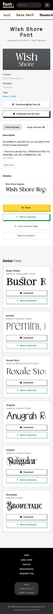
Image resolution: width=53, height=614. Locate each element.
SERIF (26, 555)
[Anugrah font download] (26, 416)
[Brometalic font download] (26, 506)
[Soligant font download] (26, 461)
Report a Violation (26, 235)
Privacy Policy (26, 589)
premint (10, 315)
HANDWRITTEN (26, 573)
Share (27, 207)
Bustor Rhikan (13, 270)
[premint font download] (26, 327)
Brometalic (11, 494)
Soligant (10, 450)
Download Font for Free (27, 114)
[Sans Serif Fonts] (25, 15)
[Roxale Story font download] (26, 372)
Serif (34, 40)
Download (28, 293)
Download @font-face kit (27, 104)
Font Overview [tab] (12, 127)
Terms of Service (26, 593)
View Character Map (27, 226)
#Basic (6, 96)
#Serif (13, 96)
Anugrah (10, 405)
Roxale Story (12, 360)
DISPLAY (27, 564)
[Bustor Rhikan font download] (26, 282)
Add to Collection (27, 217)
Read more (9, 165)
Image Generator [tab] (34, 127)
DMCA (26, 585)
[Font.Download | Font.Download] (8, 5)
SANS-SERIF (26, 560)
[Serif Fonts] (7, 15)
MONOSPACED (26, 569)
